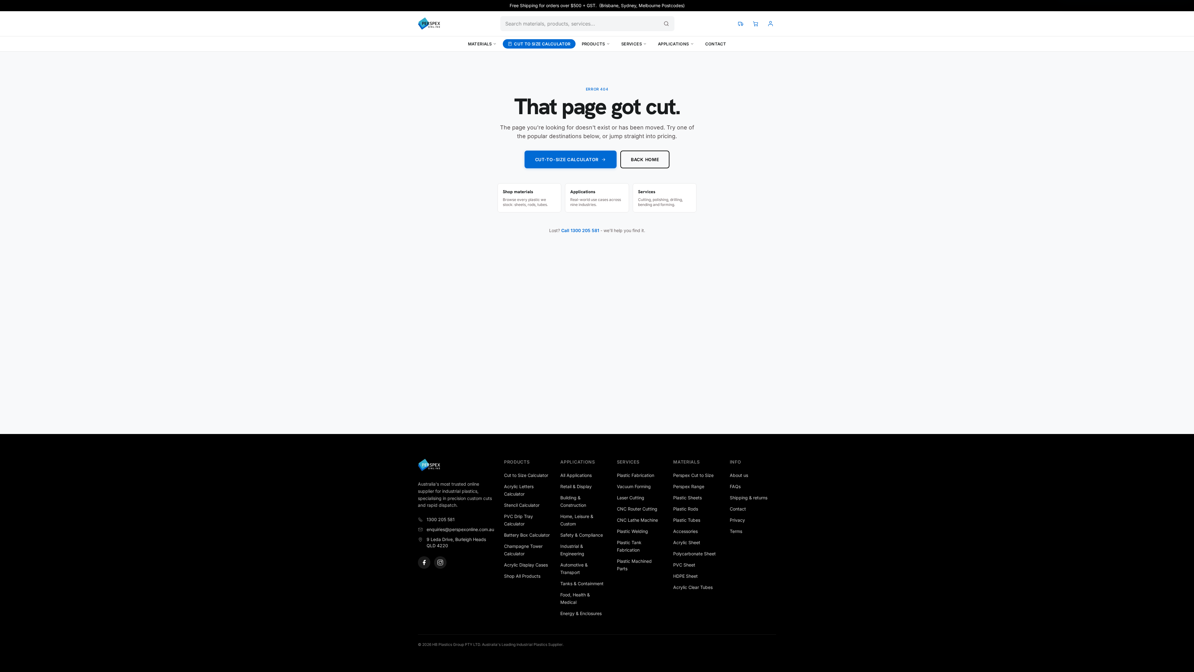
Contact (715, 43)
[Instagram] (440, 562)
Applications (673, 43)
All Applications (576, 475)
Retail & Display (576, 486)
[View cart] (755, 23)
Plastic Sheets (687, 497)
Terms (736, 531)
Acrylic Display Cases (526, 564)
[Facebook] (424, 562)
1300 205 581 (441, 519)
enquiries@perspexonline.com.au (460, 529)
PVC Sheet (684, 564)
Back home (645, 159)
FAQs (735, 486)
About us (739, 475)
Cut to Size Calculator (542, 43)
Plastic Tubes (686, 520)
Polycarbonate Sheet (694, 553)
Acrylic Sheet (686, 542)
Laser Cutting (630, 497)
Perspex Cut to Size (693, 475)
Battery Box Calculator (527, 535)
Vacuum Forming (634, 486)
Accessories (685, 531)
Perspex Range (688, 486)
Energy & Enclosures (581, 613)
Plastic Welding (632, 531)
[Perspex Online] (429, 23)
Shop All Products (522, 576)
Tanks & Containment (582, 583)
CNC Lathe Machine (637, 520)
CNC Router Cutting (637, 508)
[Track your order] (740, 23)
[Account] (770, 23)
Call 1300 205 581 (580, 230)
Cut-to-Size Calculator (567, 159)
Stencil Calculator (521, 505)
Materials (480, 43)
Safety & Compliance (581, 535)
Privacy (737, 520)
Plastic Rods (685, 508)
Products (593, 43)
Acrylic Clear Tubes (693, 587)
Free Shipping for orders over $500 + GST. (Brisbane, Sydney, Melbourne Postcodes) (597, 5)
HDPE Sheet (685, 576)
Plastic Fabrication (635, 475)
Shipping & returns (748, 497)
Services (631, 43)
